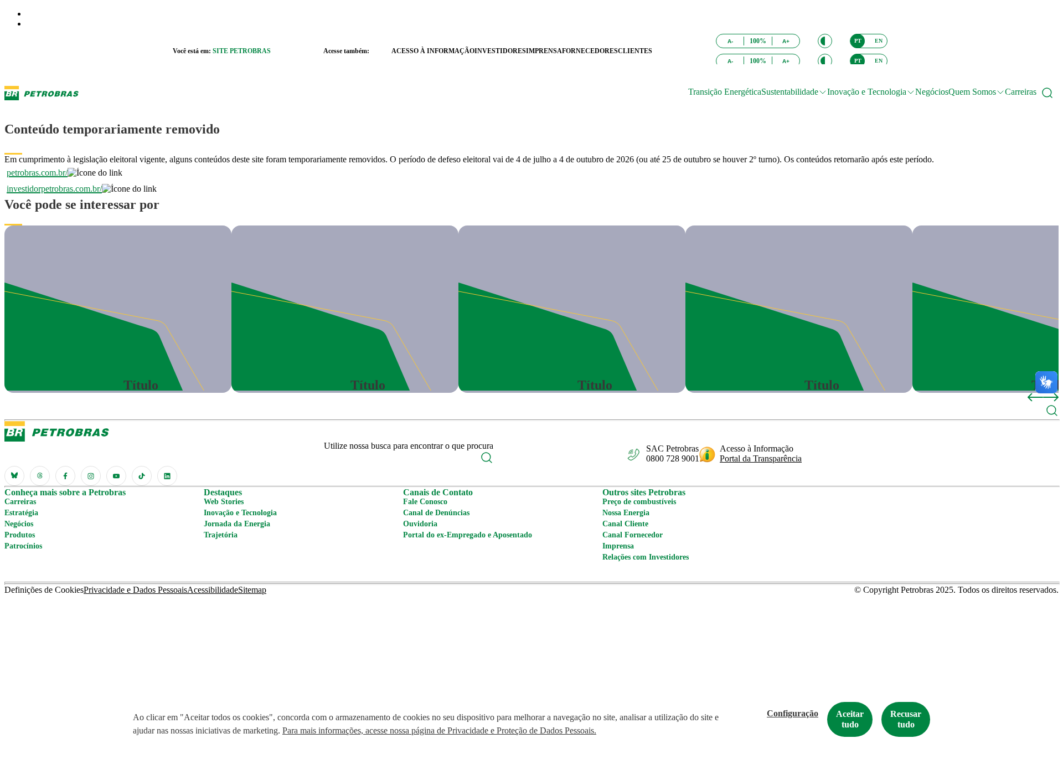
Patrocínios (23, 546)
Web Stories (224, 502)
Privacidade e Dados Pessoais (135, 589)
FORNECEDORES (590, 51)
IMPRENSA (544, 51)
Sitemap (252, 589)
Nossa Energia (625, 513)
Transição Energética (724, 91)
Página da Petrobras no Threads (39, 475)
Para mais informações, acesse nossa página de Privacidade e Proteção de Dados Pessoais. (439, 730)
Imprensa (618, 546)
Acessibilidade (212, 589)
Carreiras (1020, 91)
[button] (825, 41)
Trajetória (221, 535)
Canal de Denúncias (436, 513)
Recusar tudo (905, 719)
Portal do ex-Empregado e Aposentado (467, 535)
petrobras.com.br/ (37, 172)
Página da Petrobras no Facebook (65, 475)
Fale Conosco (425, 502)
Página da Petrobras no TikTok (141, 475)
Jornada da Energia (237, 524)
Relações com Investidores (645, 557)
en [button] (879, 41)
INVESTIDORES (500, 51)
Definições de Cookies (44, 589)
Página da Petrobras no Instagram (90, 475)
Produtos (19, 535)
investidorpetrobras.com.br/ (54, 188)
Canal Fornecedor (632, 535)
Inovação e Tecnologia (240, 513)
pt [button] (857, 41)
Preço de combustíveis (639, 502)
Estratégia (21, 513)
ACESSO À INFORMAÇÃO (432, 51)
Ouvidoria (420, 524)
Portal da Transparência (761, 458)
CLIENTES (635, 51)
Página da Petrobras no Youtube (116, 475)
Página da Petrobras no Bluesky (14, 475)
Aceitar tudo (850, 719)
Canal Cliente (625, 524)
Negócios (931, 91)
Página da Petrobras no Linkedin (167, 475)
